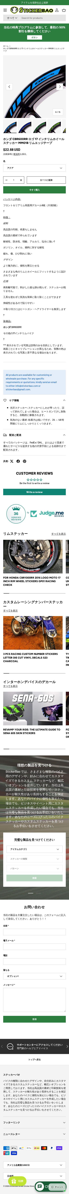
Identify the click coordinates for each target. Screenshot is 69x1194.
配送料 (17, 154)
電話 (5, 955)
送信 (34, 1019)
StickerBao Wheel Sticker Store (21, 1186)
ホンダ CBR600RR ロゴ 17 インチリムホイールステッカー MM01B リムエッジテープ (34, 49)
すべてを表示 (58, 533)
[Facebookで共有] (18, 461)
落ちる (6, 970)
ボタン (34, 37)
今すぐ (40, 2)
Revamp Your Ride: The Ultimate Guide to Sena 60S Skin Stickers (31, 731)
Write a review (34, 491)
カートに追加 (46, 180)
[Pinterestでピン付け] (24, 461)
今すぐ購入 (34, 189)
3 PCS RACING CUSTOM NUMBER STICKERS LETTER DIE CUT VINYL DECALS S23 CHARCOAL (30, 657)
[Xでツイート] (12, 461)
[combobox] (34, 18)
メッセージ (8, 984)
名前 (5, 925)
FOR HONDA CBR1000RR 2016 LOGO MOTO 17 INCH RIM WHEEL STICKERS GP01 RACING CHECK (31, 581)
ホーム (6, 46)
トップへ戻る (34, 1059)
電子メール (8, 940)
